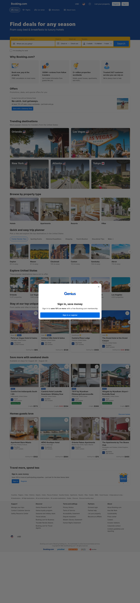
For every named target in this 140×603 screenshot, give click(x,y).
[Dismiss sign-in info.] (99, 287)
